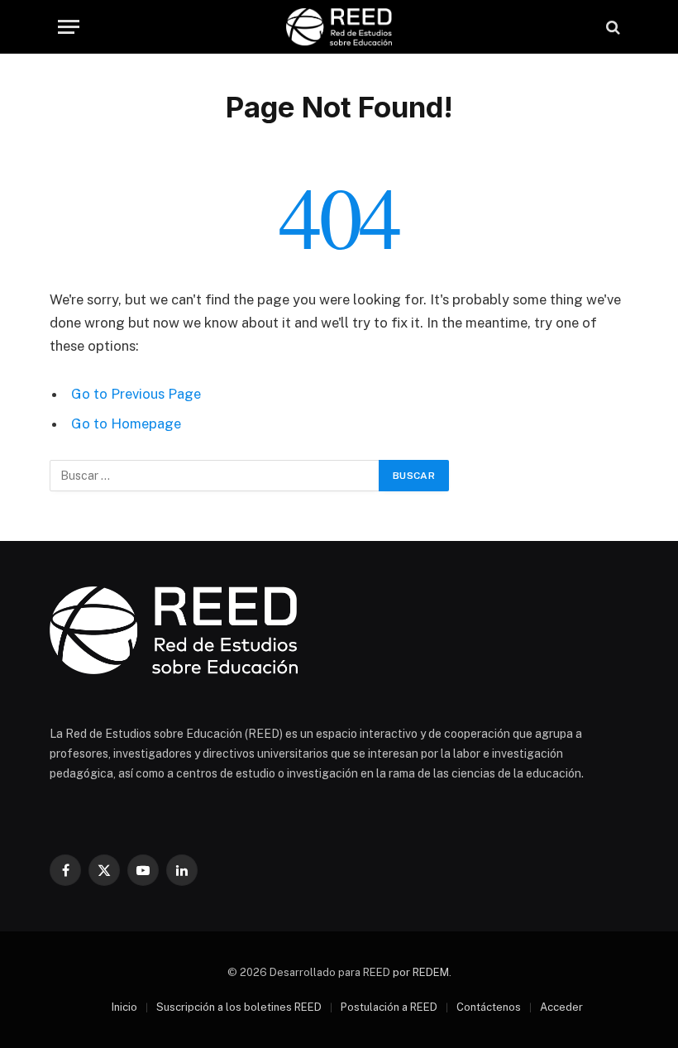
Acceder (561, 1007)
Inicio (124, 1007)
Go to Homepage (126, 423)
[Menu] (68, 26)
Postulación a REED (389, 1007)
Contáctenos (488, 1007)
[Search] (611, 26)
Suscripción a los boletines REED (239, 1007)
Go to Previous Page (136, 393)
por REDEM (421, 972)
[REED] (338, 27)
